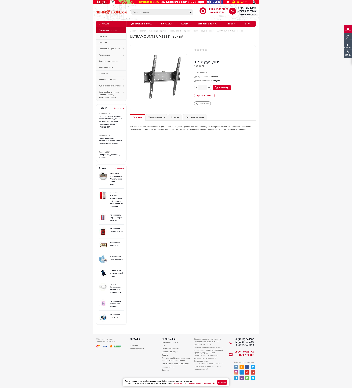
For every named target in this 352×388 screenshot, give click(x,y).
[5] (206, 50)
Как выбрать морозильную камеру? (116, 217)
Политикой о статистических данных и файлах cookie (193, 383)
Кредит (231, 24)
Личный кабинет (169, 367)
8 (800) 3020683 (247, 14)
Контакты (166, 24)
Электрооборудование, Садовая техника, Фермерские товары (109, 94)
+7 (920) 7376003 (247, 11)
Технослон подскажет (171, 349)
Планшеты (103, 73)
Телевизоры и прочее (108, 30)
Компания (135, 339)
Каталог (106, 24)
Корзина (165, 370)
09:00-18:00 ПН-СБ (218, 9)
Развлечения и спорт (107, 80)
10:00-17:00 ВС (216, 12)
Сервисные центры (207, 24)
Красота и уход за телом (109, 49)
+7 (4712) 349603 (247, 8)
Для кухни (103, 42)
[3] (201, 50)
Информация (168, 339)
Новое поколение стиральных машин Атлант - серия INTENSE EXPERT (111, 140)
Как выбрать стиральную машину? (115, 303)
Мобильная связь (106, 67)
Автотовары (104, 55)
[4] (203, 50)
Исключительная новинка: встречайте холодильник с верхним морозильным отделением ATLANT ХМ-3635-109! (110, 121)
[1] (195, 50)
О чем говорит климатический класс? (116, 273)
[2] (198, 50)
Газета (184, 24)
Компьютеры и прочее (108, 61)
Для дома (103, 36)
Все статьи (119, 168)
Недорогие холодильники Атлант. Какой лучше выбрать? (116, 178)
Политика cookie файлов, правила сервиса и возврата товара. (176, 359)
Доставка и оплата (141, 24)
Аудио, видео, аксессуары (110, 86)
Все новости (119, 108)
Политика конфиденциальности (175, 364)
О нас (248, 24)
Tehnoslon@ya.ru (137, 349)
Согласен (222, 382)
